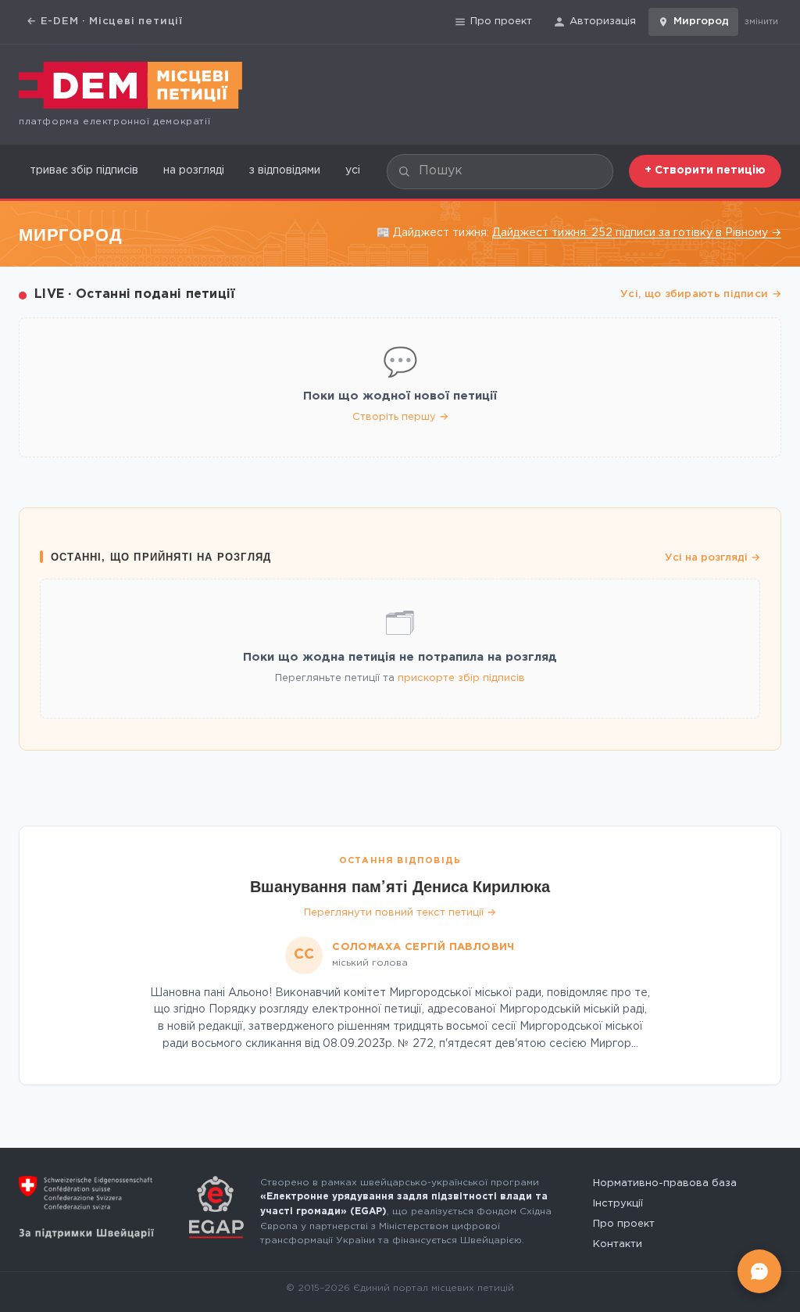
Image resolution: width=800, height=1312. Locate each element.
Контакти (617, 1244)
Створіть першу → (400, 417)
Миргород (701, 21)
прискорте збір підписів (461, 678)
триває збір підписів (84, 170)
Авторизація (603, 21)
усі (352, 170)
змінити (761, 22)
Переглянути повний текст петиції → (400, 913)
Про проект (501, 21)
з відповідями (284, 170)
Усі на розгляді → (712, 558)
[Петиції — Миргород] (130, 85)
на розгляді (193, 170)
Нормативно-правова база (665, 1183)
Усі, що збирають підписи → (700, 294)
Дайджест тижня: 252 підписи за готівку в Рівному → (636, 233)
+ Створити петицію (705, 170)
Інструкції (618, 1203)
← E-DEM (105, 21)
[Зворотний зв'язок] (759, 1271)
